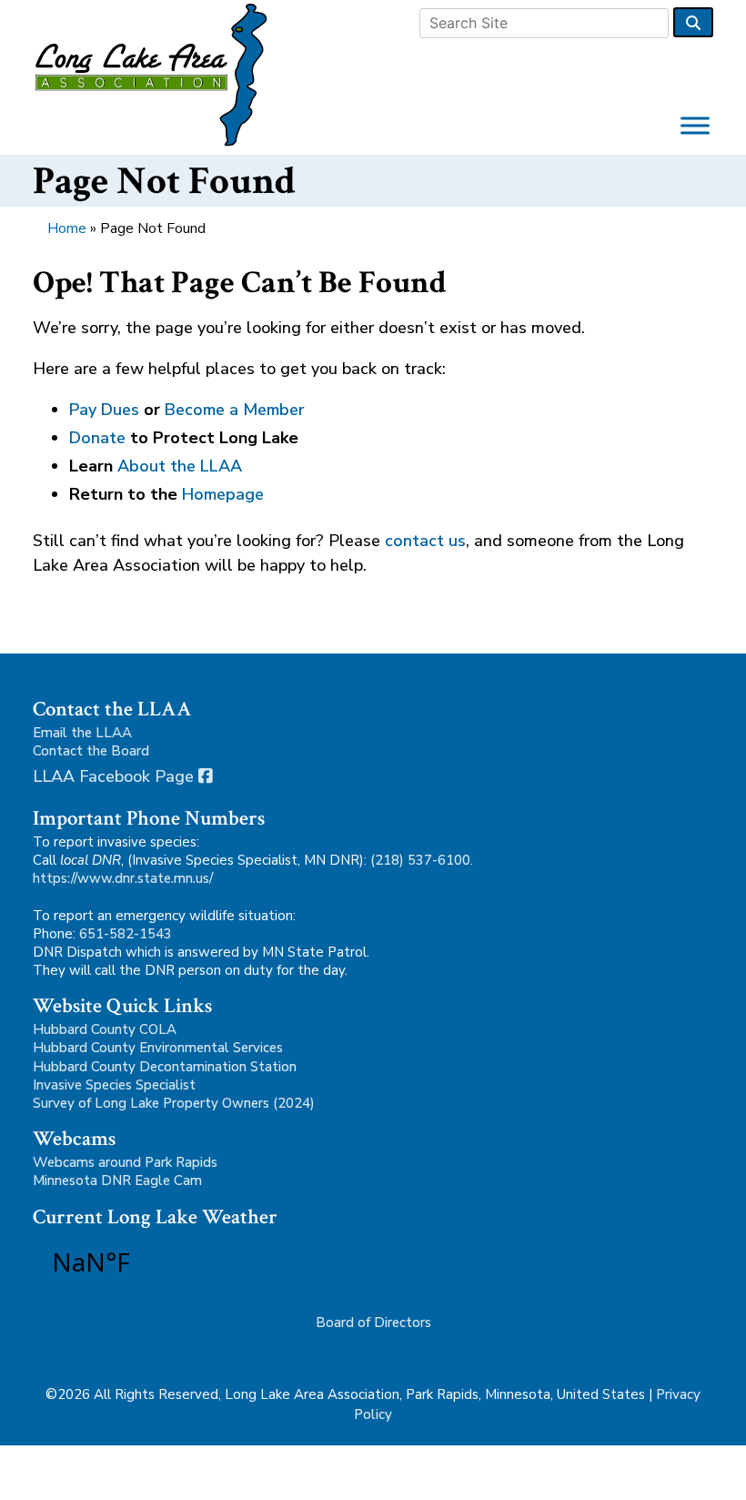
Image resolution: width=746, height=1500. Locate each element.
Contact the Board (91, 751)
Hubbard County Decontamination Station (165, 1067)
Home (66, 228)
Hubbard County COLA (104, 1029)
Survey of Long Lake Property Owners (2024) (174, 1103)
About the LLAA (179, 466)
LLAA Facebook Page (115, 776)
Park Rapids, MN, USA (142, 1261)
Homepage (223, 494)
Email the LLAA (82, 733)
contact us (425, 541)
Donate (97, 438)
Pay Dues (104, 410)
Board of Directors (373, 1322)
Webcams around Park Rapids (125, 1162)
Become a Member (235, 410)
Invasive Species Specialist (114, 1085)
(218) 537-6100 (420, 860)
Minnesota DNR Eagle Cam (117, 1180)
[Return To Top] (715, 1472)
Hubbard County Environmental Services (158, 1048)
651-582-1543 (125, 934)
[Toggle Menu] (695, 125)
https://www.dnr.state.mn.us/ (123, 878)
